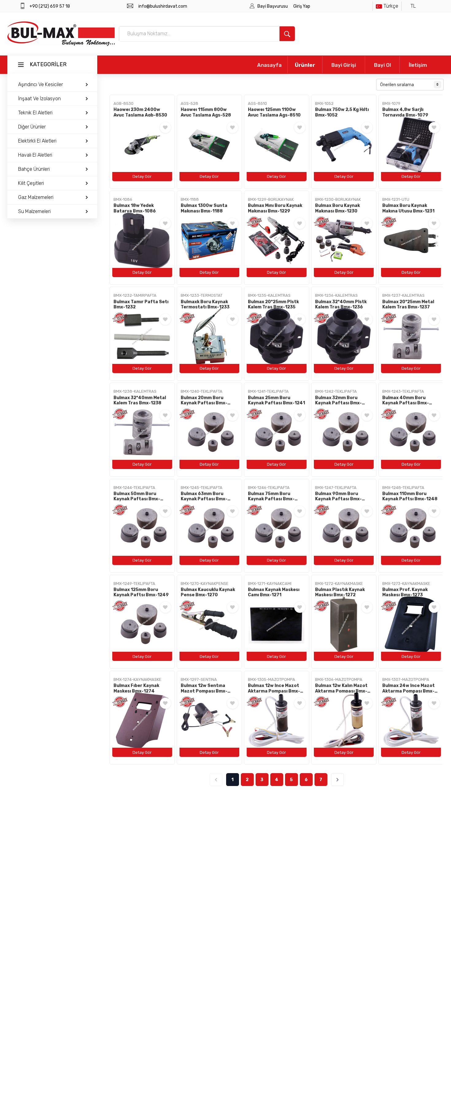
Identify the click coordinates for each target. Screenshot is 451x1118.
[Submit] (287, 33)
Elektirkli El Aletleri (37, 141)
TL (413, 6)
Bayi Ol (382, 65)
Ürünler (305, 65)
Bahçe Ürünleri (34, 169)
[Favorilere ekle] (165, 127)
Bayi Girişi (343, 65)
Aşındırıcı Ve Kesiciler (40, 84)
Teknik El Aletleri (35, 113)
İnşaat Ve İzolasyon (39, 98)
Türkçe (391, 6)
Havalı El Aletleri (35, 155)
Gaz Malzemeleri (35, 197)
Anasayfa (269, 65)
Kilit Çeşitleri (31, 183)
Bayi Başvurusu (273, 6)
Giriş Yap (301, 6)
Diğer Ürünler (32, 127)
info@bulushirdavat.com (162, 6)
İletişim (418, 65)
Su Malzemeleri (34, 211)
